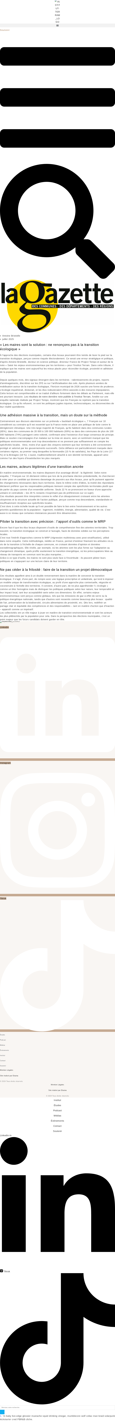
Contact (3, 1060)
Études (2, 1035)
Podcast (3, 1040)
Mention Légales (6, 1070)
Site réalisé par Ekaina (9, 1076)
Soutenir (3, 1066)
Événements (4, 1050)
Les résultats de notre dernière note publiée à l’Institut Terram (57, 396)
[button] (57, 25)
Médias (2, 1045)
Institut (2, 1055)
